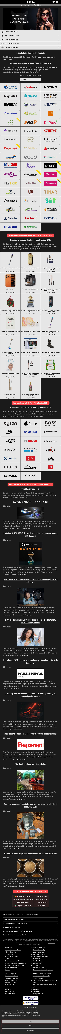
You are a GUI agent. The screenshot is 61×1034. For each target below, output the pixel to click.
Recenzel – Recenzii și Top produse (43, 970)
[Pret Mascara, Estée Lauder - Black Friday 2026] (10, 386)
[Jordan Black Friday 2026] (51, 449)
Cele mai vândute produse (40, 956)
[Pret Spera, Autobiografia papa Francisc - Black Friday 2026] (10, 365)
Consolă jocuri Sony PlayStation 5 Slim (30, 352)
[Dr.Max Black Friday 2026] (51, 122)
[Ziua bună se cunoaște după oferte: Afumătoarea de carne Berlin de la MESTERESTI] (30, 825)
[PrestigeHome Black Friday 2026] (51, 148)
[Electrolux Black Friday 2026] (10, 218)
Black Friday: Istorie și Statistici (14, 961)
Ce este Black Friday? (11, 956)
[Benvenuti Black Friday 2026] (51, 104)
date (39, 57)
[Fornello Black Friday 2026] (30, 200)
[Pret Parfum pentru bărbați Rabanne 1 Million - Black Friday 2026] (30, 259)
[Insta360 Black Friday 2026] (10, 200)
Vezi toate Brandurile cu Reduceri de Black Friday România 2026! (30, 484)
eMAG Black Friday (10, 982)
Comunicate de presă (11, 978)
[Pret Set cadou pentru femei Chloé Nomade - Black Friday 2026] (30, 323)
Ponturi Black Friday (38, 967)
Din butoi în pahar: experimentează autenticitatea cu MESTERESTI (30, 853)
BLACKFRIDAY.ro (32, 2)
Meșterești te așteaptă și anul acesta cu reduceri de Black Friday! (30, 734)
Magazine (12, 36)
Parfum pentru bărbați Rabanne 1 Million (30, 268)
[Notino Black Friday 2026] (51, 87)
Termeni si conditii (38, 978)
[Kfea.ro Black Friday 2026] (30, 192)
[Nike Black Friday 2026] (10, 432)
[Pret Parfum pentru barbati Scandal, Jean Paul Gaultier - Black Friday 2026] (30, 301)
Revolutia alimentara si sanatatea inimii (10, 331)
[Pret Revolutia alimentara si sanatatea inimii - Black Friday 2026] (10, 323)
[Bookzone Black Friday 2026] (10, 130)
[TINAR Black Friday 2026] (51, 192)
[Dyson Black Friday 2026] (10, 96)
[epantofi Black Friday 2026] (30, 227)
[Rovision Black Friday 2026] (10, 165)
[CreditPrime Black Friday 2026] (10, 192)
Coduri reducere (37, 963)
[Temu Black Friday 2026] (51, 113)
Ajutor (7, 959)
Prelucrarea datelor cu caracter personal (44, 985)
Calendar (11, 40)
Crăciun (7, 987)
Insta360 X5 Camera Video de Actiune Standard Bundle (51, 310)
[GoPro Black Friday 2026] (30, 449)
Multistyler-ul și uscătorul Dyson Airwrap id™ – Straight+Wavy (50, 268)
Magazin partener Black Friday (41, 976)
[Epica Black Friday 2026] (10, 449)
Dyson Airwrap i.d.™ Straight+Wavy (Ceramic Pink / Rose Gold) (30, 374)
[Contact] (56, 2)
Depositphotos (39, 944)
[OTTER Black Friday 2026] (51, 130)
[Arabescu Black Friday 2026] (30, 148)
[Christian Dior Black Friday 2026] (51, 441)
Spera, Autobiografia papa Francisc (10, 373)
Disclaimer (36, 989)
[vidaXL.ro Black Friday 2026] (10, 174)
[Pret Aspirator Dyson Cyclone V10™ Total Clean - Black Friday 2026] (10, 259)
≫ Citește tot (26, 528)
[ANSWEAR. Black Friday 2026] (10, 104)
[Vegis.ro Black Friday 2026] (30, 113)
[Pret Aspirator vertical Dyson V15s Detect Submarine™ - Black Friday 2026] (10, 344)
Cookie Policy (37, 991)
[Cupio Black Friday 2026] (51, 139)
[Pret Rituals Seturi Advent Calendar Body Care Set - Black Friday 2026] (10, 301)
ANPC (34, 987)
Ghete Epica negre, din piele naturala (51, 352)
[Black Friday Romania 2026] (27, 2)
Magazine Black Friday (39, 947)
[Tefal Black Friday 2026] (30, 218)
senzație (54, 67)
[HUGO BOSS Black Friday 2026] (51, 423)
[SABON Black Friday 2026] (30, 139)
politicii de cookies (51, 943)
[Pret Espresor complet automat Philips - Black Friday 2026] (30, 280)
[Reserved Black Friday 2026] (10, 139)
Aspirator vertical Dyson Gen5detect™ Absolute (51, 332)
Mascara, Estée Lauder (10, 394)
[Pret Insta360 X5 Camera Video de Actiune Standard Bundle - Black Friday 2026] (51, 301)
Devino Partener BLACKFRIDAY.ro (42, 973)
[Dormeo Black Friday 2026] (51, 218)
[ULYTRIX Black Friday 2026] (10, 183)
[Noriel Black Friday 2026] (10, 209)
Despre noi (8, 947)
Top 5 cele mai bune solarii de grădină (30, 764)
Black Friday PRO (10, 985)
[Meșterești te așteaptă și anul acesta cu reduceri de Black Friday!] (30, 744)
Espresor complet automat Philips (30, 289)
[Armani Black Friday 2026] (30, 475)
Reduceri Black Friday (39, 952)
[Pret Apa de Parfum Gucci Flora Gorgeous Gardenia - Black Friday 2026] (30, 386)
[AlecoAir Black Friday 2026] (30, 96)
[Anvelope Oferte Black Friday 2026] (51, 209)
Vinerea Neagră (9, 954)
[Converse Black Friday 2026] (10, 475)
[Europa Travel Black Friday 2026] (51, 157)
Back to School (9, 991)
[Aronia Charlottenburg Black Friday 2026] (30, 104)
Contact (7, 970)
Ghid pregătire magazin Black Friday (15, 963)
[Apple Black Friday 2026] (30, 423)
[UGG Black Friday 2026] (10, 441)
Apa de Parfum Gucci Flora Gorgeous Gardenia (30, 395)
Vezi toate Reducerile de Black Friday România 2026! (30, 403)
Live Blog (12, 44)
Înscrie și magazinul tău (12, 967)
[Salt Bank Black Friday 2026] (51, 200)
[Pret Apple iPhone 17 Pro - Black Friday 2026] (10, 280)
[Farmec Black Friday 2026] (30, 165)
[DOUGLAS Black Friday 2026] (30, 130)
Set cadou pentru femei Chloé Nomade (30, 331)
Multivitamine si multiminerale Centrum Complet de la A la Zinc (50, 374)
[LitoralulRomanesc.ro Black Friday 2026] (10, 87)
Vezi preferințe (30, 1030)
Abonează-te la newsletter (13, 950)
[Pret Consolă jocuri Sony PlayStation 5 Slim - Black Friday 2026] (30, 344)
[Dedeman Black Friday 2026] (10, 157)
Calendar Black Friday (11, 976)
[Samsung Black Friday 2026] (10, 227)
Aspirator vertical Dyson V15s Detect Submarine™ (10, 353)
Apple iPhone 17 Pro (10, 289)
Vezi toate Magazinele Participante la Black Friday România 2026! (30, 235)
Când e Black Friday (10, 952)
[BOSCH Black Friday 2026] (30, 441)
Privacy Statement (38, 993)
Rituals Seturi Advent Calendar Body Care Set (10, 310)
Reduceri (11, 47)
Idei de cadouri (37, 959)
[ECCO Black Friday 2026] (30, 157)
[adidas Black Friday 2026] (51, 458)
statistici (5, 59)
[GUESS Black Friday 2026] (10, 467)
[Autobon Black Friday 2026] (30, 87)
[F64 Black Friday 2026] (30, 122)
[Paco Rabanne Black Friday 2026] (51, 432)
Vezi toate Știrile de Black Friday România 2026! (30, 891)
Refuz (30, 1026)
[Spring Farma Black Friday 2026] (30, 209)
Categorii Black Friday (39, 954)
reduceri (50, 57)
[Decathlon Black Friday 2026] (10, 113)
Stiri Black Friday (37, 961)
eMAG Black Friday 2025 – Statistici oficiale (30, 502)
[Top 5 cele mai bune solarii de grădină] (30, 780)
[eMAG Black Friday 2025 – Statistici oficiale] (30, 513)
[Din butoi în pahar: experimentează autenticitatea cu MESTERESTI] (30, 868)
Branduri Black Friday (39, 950)
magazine (45, 57)
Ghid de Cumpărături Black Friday (14, 965)
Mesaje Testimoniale (11, 980)
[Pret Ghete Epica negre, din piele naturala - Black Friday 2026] (51, 344)
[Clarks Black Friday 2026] (30, 467)
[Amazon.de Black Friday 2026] (51, 96)
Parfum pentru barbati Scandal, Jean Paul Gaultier (31, 310)
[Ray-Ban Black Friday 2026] (30, 458)
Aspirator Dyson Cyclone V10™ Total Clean (10, 268)
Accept (30, 1021)
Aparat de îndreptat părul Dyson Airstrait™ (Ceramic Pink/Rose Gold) (50, 289)
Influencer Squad (10, 993)
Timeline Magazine (10, 973)
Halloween (8, 989)
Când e (11, 32)
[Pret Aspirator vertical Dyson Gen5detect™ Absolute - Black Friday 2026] (50, 323)
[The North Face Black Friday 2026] (51, 467)
